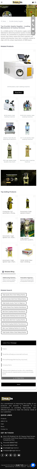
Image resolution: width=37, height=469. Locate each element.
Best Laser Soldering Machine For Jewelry (14, 328)
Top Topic (29, 466)
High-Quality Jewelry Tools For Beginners (14, 303)
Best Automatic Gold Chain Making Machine (14, 299)
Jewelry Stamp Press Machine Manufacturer (14, 307)
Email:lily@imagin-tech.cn (11, 448)
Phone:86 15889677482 (10, 442)
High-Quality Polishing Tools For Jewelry (14, 315)
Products (3, 418)
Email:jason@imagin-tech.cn (11, 450)
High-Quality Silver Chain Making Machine (14, 295)
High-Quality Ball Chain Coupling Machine (14, 320)
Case (2, 424)
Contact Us (4, 429)
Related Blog (9, 272)
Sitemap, (12, 466)
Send (18, 384)
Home (4, 21)
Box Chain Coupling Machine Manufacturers (14, 324)
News (2, 426)
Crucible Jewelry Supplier (16, 21)
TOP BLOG (18, 466)
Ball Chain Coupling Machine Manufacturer (14, 311)
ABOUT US (4, 421)
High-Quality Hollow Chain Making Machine (14, 332)
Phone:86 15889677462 (10, 445)
